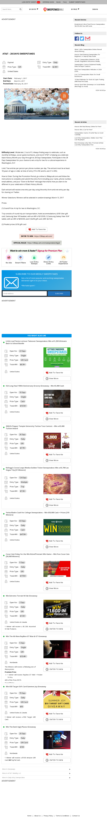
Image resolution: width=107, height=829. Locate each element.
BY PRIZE (74, 9)
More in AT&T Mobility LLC (11, 773)
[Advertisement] (37, 35)
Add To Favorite (39, 229)
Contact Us (76, 816)
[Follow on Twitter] (82, 38)
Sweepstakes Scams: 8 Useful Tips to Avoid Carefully (89, 134)
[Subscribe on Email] (87, 38)
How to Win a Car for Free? (83, 130)
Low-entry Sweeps (31, 2)
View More (53, 378)
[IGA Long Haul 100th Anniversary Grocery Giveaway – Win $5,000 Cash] (57, 407)
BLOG (58, 2)
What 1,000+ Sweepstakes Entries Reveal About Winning (88, 50)
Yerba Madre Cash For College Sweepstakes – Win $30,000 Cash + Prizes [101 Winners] (37, 513)
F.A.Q (65, 2)
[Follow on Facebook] (77, 38)
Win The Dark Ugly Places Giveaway (21, 727)
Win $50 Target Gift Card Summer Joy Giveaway (26, 686)
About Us (37, 816)
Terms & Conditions (62, 816)
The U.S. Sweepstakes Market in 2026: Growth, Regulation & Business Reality (87, 60)
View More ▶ (101, 90)
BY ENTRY (32, 9)
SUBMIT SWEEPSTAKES (77, 2)
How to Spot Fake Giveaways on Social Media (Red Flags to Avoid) (90, 85)
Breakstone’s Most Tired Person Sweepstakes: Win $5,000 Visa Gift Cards (90, 25)
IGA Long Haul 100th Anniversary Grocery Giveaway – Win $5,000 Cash (35, 386)
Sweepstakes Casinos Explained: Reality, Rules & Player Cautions (88, 65)
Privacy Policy (48, 816)
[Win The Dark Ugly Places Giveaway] (57, 748)
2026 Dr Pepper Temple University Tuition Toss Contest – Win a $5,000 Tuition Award (35, 427)
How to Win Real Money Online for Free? (88, 126)
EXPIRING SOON (48, 2)
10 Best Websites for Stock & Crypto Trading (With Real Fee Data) (89, 80)
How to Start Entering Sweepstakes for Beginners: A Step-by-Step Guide (87, 55)
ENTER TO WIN (56, 629)
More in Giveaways (8, 769)
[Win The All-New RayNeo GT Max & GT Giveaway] (57, 658)
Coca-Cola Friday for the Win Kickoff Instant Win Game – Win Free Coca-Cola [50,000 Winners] (37, 555)
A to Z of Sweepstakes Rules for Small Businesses (87, 75)
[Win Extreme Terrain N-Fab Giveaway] (57, 617)
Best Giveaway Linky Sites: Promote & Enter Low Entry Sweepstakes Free (89, 144)
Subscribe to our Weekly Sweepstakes (37, 274)
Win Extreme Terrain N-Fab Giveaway (21, 596)
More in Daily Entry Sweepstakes (13, 777)
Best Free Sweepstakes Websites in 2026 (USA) (88, 70)
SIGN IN (95, 9)
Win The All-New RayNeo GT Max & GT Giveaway (26, 636)
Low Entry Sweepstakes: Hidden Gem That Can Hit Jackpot (88, 139)
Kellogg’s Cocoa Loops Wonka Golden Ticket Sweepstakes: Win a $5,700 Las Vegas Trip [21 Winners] (37, 469)
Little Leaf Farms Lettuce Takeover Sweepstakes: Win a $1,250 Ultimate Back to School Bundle (36, 342)
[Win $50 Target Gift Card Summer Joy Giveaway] (57, 708)
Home (29, 816)
